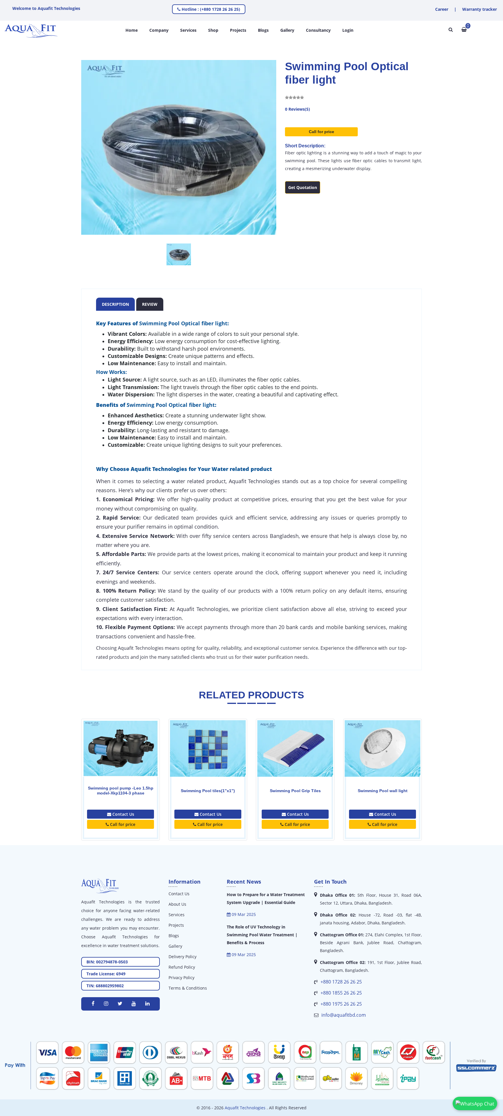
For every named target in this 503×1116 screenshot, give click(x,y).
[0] (464, 29)
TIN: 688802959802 (105, 985)
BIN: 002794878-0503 (107, 962)
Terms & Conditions (188, 988)
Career (441, 9)
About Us (177, 904)
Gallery (287, 30)
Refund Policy (182, 967)
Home (131, 30)
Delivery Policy (182, 956)
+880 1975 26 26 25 (341, 1004)
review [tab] (149, 304)
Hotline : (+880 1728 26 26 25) (210, 9)
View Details (120, 760)
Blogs (263, 30)
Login (347, 30)
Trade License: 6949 (105, 973)
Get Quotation (302, 187)
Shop (213, 30)
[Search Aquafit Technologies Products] (451, 29)
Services (188, 30)
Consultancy (318, 30)
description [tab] (115, 304)
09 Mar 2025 (243, 914)
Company (159, 30)
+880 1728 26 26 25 (341, 982)
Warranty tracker (479, 9)
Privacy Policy (181, 977)
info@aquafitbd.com (343, 1015)
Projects (238, 30)
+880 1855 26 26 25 (341, 993)
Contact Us (122, 814)
